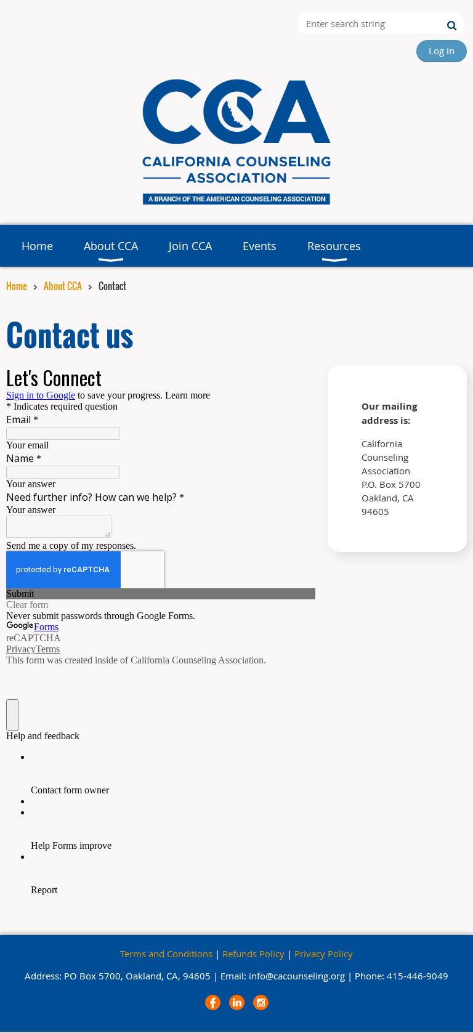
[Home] (236, 206)
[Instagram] (261, 1002)
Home (16, 286)
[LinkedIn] (237, 1002)
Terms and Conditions (166, 953)
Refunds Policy (253, 953)
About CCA (63, 286)
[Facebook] (212, 1002)
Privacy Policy (323, 953)
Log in (442, 50)
